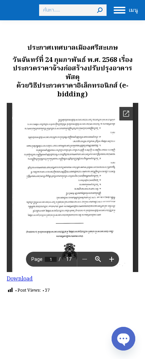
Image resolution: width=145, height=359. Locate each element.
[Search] (100, 10)
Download (20, 279)
